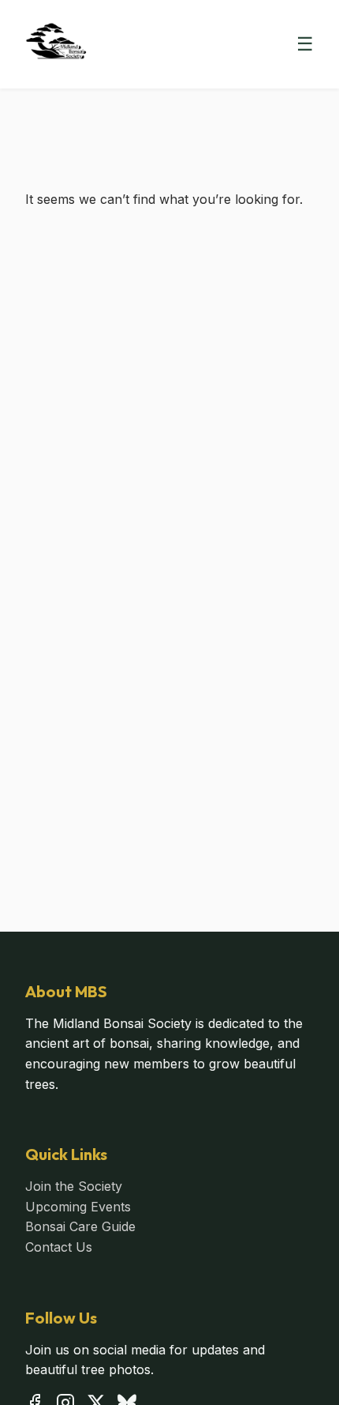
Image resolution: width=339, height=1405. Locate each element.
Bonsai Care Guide (80, 1226)
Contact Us (58, 1247)
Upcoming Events (78, 1207)
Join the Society (73, 1186)
